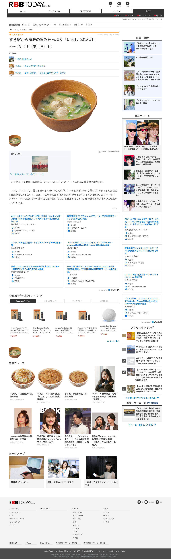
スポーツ (76, 525)
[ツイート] (20, 46)
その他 (159, 15)
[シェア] (27, 46)
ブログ (75, 531)
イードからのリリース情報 (105, 551)
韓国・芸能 (77, 519)
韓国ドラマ (78, 25)
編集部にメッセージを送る (110, 151)
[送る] (34, 46)
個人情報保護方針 (88, 551)
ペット (130, 15)
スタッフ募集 (120, 551)
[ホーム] (10, 30)
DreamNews (45, 543)
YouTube (151, 502)
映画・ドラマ (78, 512)
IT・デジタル (54, 11)
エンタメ (117, 11)
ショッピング (144, 15)
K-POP (89, 25)
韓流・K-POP (78, 515)
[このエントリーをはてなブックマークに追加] (49, 46)
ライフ (148, 11)
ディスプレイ (77, 301)
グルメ (119, 15)
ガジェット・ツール (17, 519)
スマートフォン (15, 512)
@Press (28, 543)
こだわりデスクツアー (41, 25)
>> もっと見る (113, 341)
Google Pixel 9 (65, 25)
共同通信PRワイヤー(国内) (66, 543)
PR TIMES (13, 543)
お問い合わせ (48, 551)
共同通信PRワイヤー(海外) (94, 543)
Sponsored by (103, 290)
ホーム (23, 11)
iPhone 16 (26, 25)
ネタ (11, 515)
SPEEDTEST (85, 11)
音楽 (74, 522)
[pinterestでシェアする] (42, 46)
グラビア (76, 528)
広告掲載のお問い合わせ (63, 551)
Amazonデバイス (23, 301)
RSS (161, 502)
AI (55, 25)
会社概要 (77, 551)
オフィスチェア (50, 301)
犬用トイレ (104, 301)
